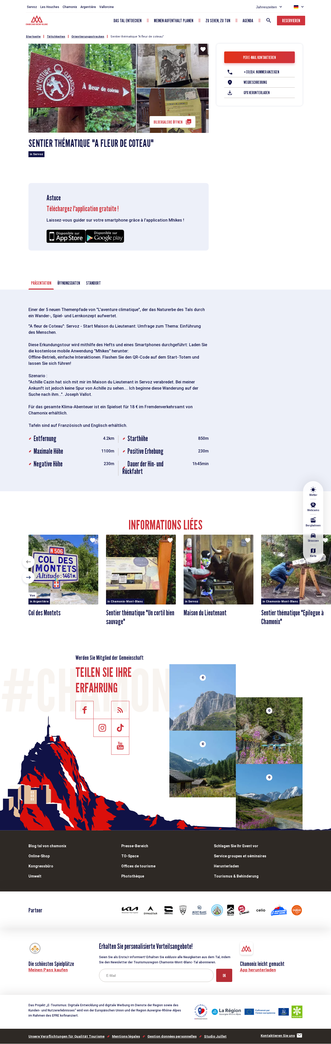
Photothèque (132, 876)
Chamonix (70, 7)
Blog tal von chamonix (47, 846)
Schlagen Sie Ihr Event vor (236, 846)
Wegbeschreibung (255, 82)
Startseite (33, 36)
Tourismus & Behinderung (236, 876)
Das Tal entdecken (127, 20)
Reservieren (291, 20)
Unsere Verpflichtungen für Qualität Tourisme (66, 1036)
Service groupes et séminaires (240, 856)
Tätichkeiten (56, 36)
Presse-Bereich (134, 846)
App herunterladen (258, 969)
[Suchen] (269, 20)
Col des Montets (44, 612)
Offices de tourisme (138, 866)
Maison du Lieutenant (205, 612)
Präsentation (41, 283)
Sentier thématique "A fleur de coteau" (137, 36)
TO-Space (130, 856)
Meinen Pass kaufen (48, 969)
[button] (28, 562)
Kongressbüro (40, 866)
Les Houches (49, 7)
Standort (93, 283)
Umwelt (34, 876)
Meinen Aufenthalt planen (173, 20)
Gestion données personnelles (172, 1036)
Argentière (88, 7)
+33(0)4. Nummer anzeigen (261, 72)
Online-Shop (39, 856)
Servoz (32, 7)
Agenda (248, 20)
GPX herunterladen (257, 92)
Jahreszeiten (266, 7)
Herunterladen (226, 866)
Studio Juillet (215, 1036)
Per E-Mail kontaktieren (259, 57)
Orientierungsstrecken (87, 36)
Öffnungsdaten (68, 283)
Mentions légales (126, 1036)
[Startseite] (37, 21)
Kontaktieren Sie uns (278, 1036)
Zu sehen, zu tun (218, 20)
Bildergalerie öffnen (168, 122)
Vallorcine (106, 7)
